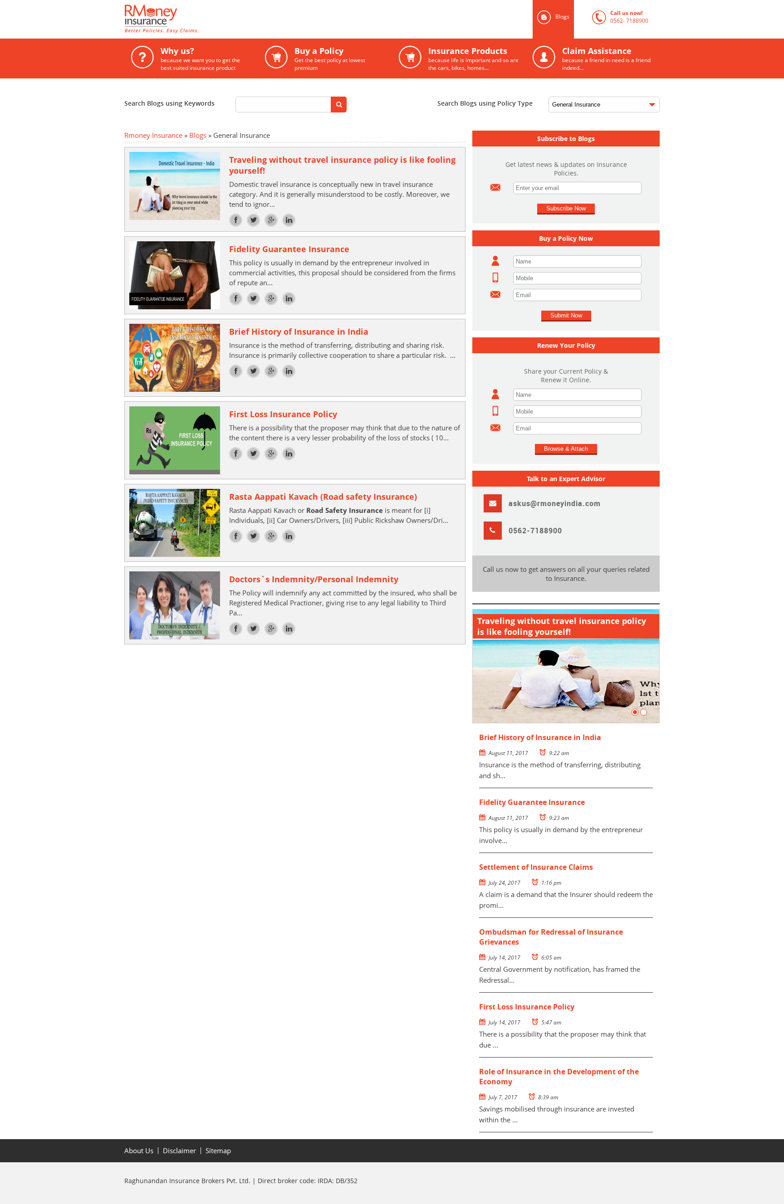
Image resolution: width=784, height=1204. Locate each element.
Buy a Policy (315, 58)
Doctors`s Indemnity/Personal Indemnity (313, 579)
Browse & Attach (566, 448)
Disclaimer (179, 1150)
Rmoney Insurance (153, 135)
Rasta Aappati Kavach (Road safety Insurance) (323, 496)
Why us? (185, 58)
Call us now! (620, 16)
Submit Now (566, 315)
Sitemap (218, 1150)
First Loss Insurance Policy (283, 414)
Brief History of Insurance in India (298, 331)
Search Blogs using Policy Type (485, 103)
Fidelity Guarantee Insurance (289, 249)
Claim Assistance (592, 58)
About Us (138, 1150)
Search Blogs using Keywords (169, 103)
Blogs (197, 135)
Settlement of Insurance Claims (536, 867)
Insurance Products (459, 58)
